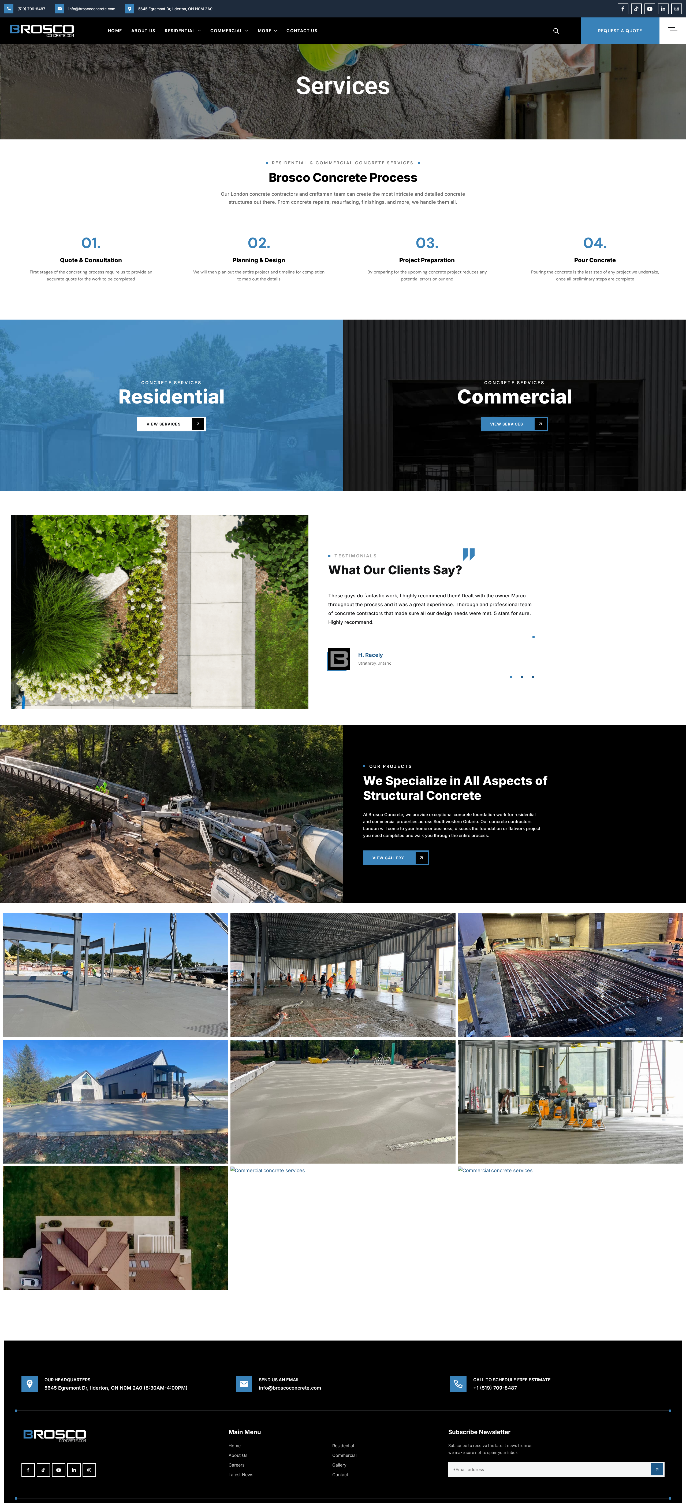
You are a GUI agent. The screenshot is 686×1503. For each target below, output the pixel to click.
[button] (511, 677)
